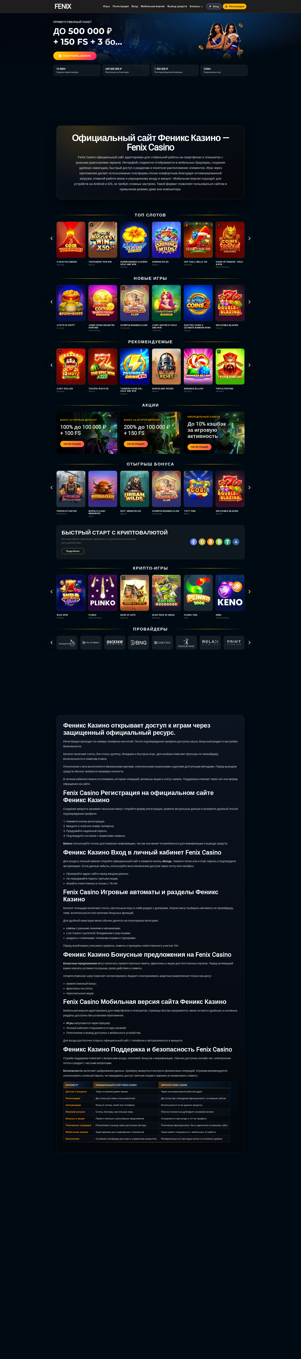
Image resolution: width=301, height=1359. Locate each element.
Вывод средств (177, 6)
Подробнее (72, 551)
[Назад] (52, 238)
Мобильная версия (153, 6)
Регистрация (121, 6)
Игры (106, 6)
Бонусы (195, 6)
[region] (150, 244)
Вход (135, 6)
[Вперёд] (249, 238)
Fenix (63, 6)
